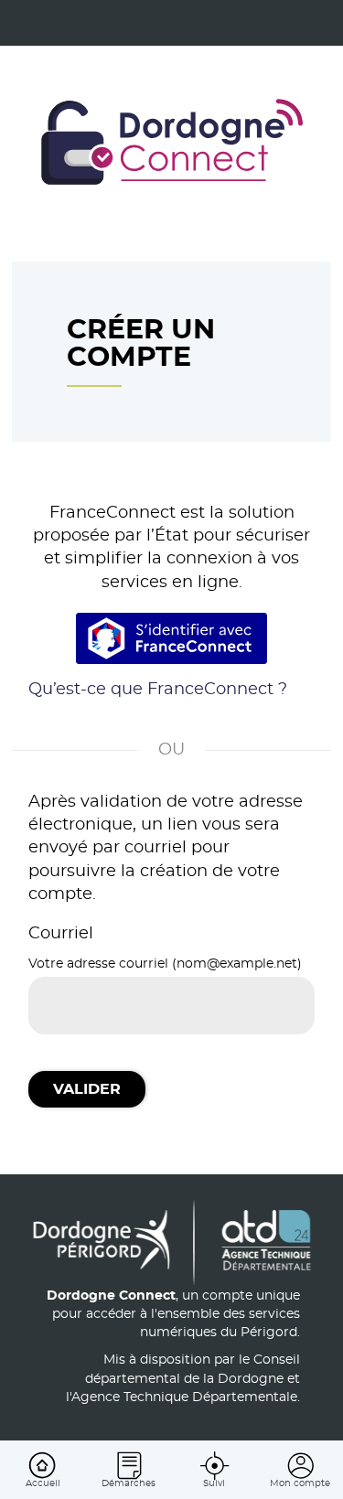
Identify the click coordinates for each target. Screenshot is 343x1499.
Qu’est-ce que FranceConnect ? (157, 689)
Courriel (60, 934)
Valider (87, 1089)
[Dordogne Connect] (172, 144)
